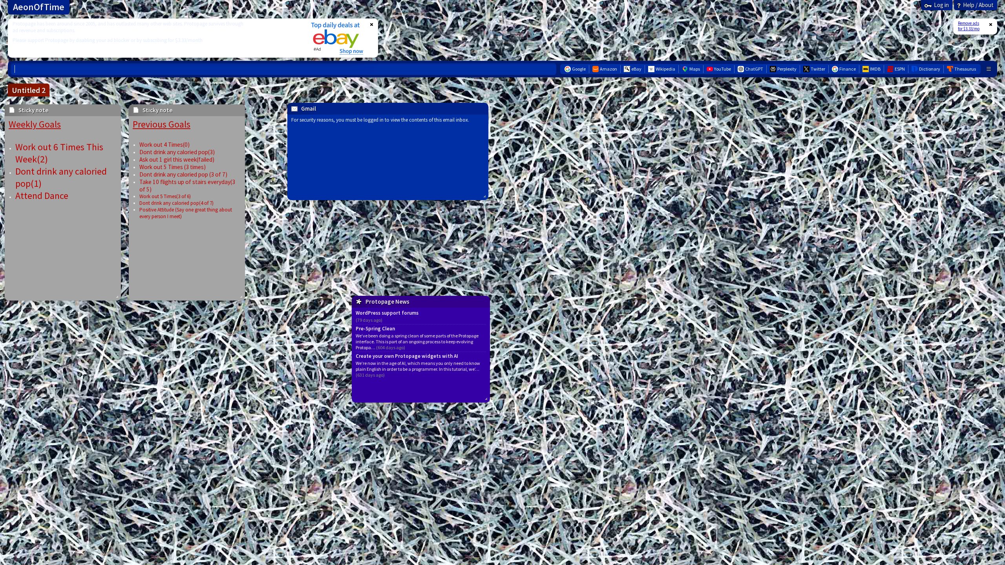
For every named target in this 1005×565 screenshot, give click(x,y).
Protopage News (387, 301)
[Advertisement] (154, 38)
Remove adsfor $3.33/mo (968, 25)
